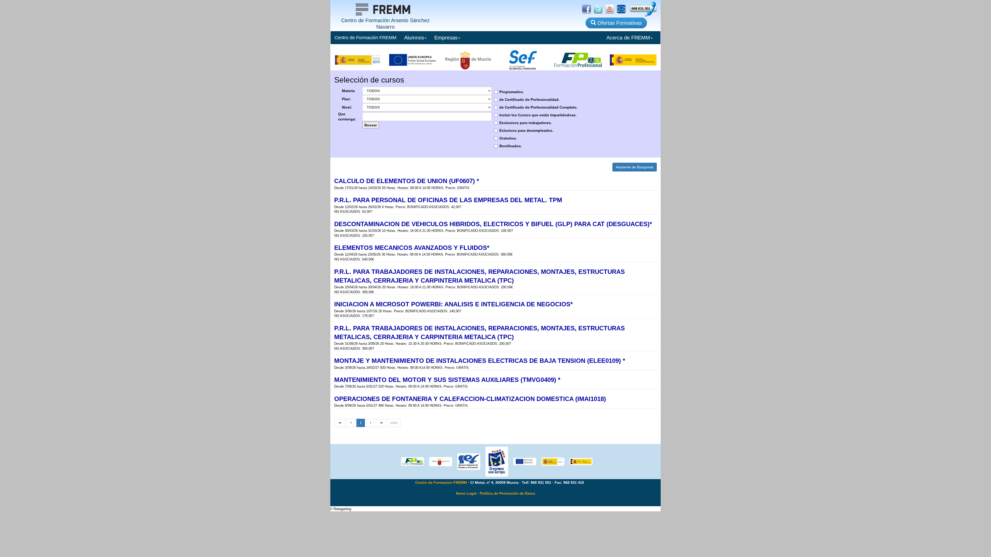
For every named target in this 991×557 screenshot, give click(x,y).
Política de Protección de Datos (507, 493)
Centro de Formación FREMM (365, 37)
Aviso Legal (466, 493)
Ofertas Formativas (619, 23)
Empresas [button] (446, 37)
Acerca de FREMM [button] (628, 37)
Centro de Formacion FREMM (441, 482)
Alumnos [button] (414, 37)
